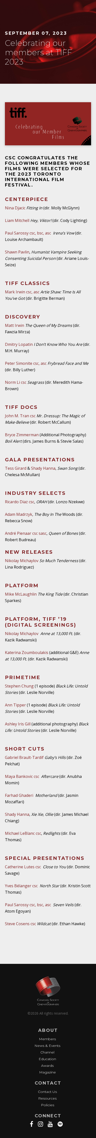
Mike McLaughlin (21, 594)
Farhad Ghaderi (19, 795)
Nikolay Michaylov (22, 560)
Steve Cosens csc (20, 923)
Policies (47, 1105)
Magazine (47, 1072)
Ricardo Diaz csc (19, 501)
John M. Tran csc (20, 415)
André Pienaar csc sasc (26, 533)
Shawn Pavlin (17, 252)
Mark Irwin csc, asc (22, 292)
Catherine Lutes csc (23, 867)
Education (47, 1059)
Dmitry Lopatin (19, 344)
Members (47, 1039)
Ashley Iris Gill (18, 724)
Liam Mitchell (17, 220)
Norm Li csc (15, 382)
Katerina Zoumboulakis (27, 652)
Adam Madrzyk (18, 514)
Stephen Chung (19, 686)
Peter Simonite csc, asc (26, 363)
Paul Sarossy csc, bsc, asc (28, 233)
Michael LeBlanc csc (23, 833)
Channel (47, 1052)
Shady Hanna (43, 468)
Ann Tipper (16, 705)
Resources (47, 1098)
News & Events (47, 1045)
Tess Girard (15, 468)
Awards (47, 1065)
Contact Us (47, 1091)
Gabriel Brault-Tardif (24, 757)
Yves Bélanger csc (22, 885)
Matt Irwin (14, 325)
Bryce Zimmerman (22, 434)
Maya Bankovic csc (22, 776)
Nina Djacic (15, 208)
